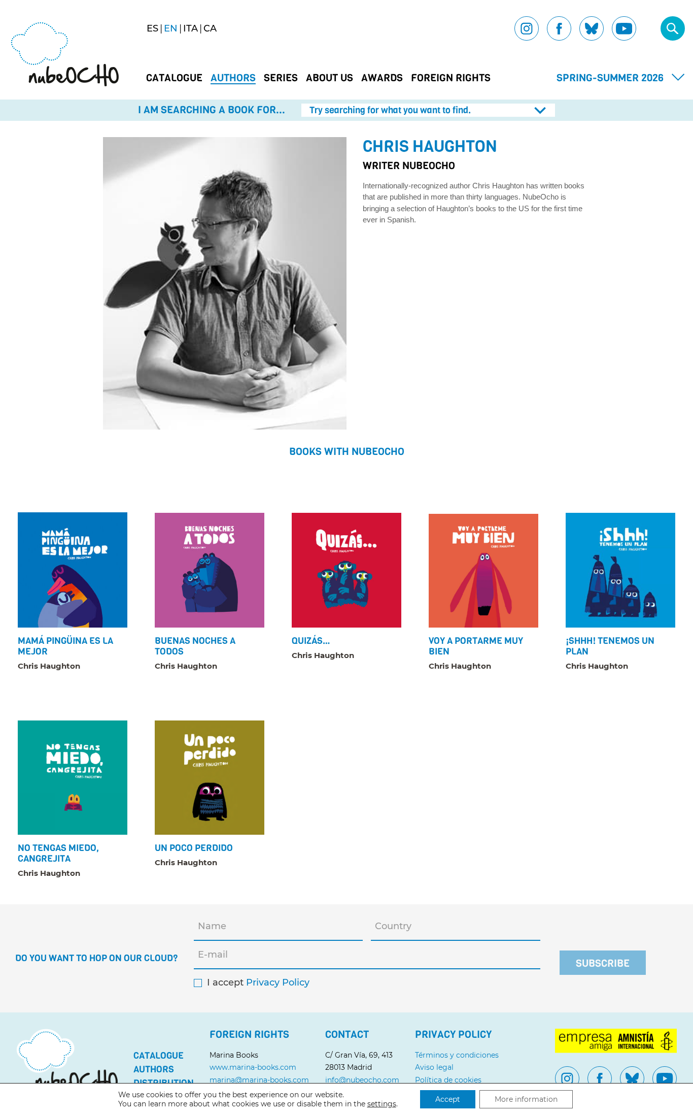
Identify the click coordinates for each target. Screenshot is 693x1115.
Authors (233, 78)
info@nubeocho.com (362, 1080)
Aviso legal (434, 1067)
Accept (447, 1099)
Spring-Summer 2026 (610, 78)
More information (526, 1099)
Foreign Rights (451, 78)
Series (281, 78)
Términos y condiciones (457, 1055)
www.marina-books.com (253, 1067)
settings (381, 1103)
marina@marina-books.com (259, 1080)
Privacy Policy (277, 982)
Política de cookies (448, 1080)
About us (329, 78)
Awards (382, 78)
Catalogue (174, 78)
